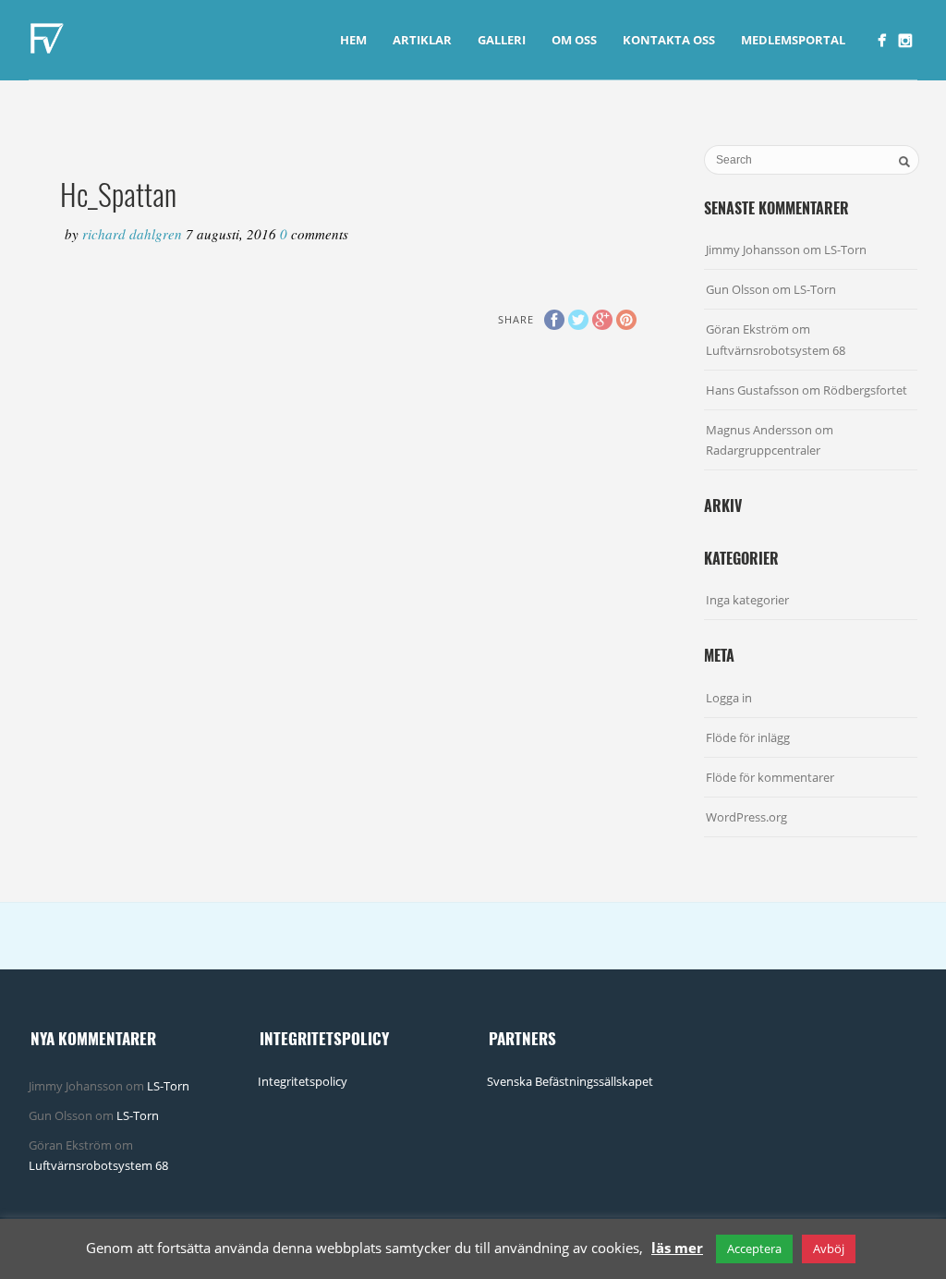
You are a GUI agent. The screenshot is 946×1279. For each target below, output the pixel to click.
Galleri (502, 39)
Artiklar (422, 39)
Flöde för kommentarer (770, 777)
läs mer (677, 1247)
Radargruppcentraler (763, 450)
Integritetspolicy (302, 1081)
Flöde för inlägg (748, 737)
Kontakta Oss (669, 39)
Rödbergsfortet (865, 390)
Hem (353, 39)
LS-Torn (845, 249)
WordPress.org (746, 817)
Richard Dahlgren (134, 234)
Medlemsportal (793, 39)
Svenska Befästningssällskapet (570, 1081)
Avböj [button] (828, 1248)
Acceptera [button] (754, 1248)
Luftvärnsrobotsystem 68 (775, 350)
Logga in (729, 697)
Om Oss (574, 39)
